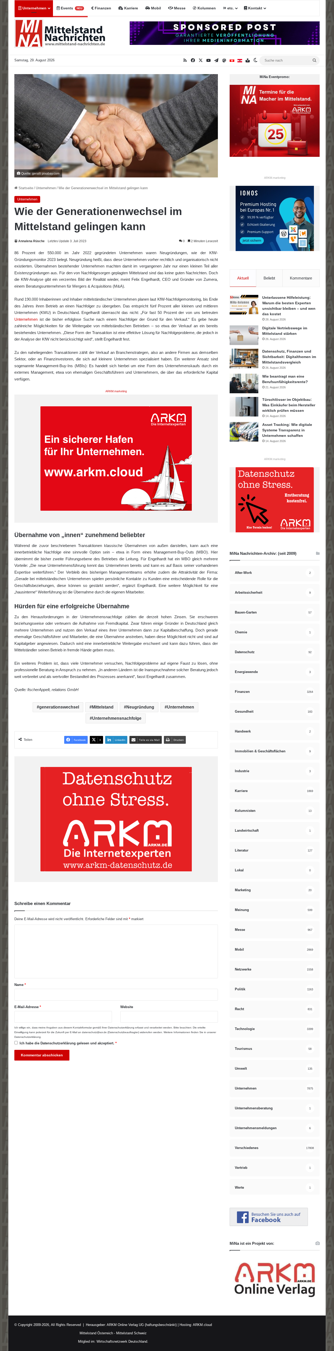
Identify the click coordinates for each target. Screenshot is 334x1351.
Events (71, 8)
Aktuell (243, 278)
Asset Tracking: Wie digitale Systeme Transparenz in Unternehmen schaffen (287, 430)
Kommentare (301, 278)
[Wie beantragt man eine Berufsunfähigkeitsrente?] (244, 383)
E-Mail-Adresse (27, 1007)
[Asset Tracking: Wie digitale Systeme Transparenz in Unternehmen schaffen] (244, 432)
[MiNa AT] (240, 60)
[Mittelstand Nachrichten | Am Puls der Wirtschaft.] (60, 35)
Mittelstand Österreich (96, 1333)
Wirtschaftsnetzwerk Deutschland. (122, 1341)
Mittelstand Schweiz (131, 1333)
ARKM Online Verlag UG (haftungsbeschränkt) (142, 1325)
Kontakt (254, 8)
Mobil (155, 8)
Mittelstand (103, 707)
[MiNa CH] (232, 60)
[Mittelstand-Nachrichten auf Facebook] (269, 1225)
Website (126, 1007)
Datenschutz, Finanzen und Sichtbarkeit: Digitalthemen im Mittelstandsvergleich (289, 356)
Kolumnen (206, 8)
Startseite (25, 188)
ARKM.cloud (202, 1325)
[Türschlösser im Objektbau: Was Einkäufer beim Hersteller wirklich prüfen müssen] (244, 406)
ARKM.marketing (116, 391)
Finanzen (102, 8)
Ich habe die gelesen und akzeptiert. (68, 1043)
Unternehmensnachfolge (116, 718)
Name (20, 985)
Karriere (130, 8)
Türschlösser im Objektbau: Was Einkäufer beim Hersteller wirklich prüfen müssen (288, 405)
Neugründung (140, 707)
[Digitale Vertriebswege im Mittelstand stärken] (244, 335)
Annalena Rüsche (31, 241)
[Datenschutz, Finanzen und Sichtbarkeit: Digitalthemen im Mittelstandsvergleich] (244, 358)
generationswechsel (59, 707)
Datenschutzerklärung (121, 1027)
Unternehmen (33, 8)
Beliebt (269, 278)
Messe (179, 8)
